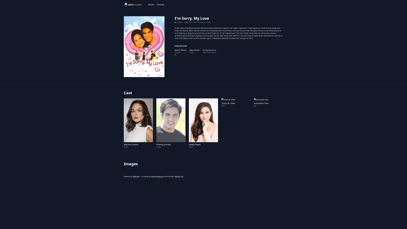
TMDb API (135, 176)
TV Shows (160, 4)
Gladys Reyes (195, 144)
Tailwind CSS (178, 176)
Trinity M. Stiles (228, 103)
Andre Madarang (157, 176)
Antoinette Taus (261, 103)
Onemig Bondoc (163, 144)
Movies (151, 4)
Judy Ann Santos (131, 144)
